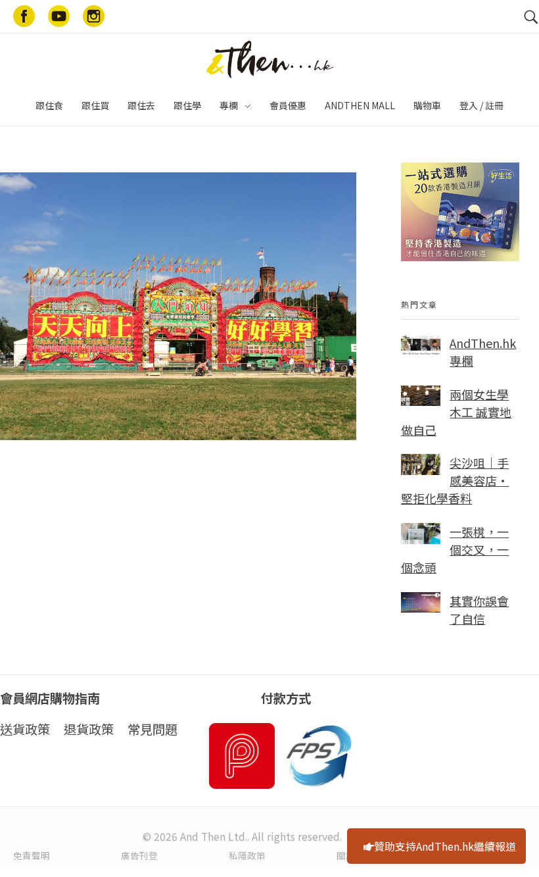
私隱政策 (247, 855)
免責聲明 (31, 855)
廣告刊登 (139, 855)
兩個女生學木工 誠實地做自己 (456, 412)
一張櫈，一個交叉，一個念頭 (455, 549)
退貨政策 (89, 729)
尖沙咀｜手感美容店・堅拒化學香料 (455, 480)
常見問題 (152, 729)
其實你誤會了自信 (479, 609)
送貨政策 (25, 729)
